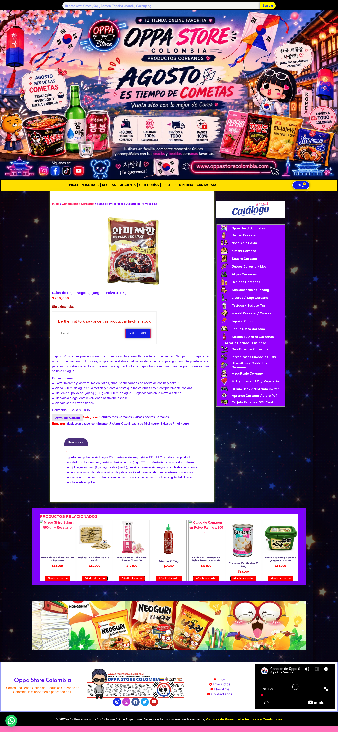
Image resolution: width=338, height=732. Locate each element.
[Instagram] (117, 702)
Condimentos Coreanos (78, 203)
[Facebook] (135, 702)
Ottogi (125, 423)
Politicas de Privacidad (223, 719)
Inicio (73, 185)
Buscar (267, 5)
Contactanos (208, 185)
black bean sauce (78, 423)
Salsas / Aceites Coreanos (151, 417)
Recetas (109, 185)
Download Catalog (67, 417)
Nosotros (90, 185)
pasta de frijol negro (145, 423)
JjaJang (114, 423)
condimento (99, 423)
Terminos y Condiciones (263, 719)
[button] (36, 625)
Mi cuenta (128, 185)
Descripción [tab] (76, 442)
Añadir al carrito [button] (57, 578)
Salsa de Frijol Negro (174, 423)
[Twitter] (145, 702)
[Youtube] (154, 702)
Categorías (149, 185)
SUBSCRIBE (138, 333)
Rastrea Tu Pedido (177, 185)
